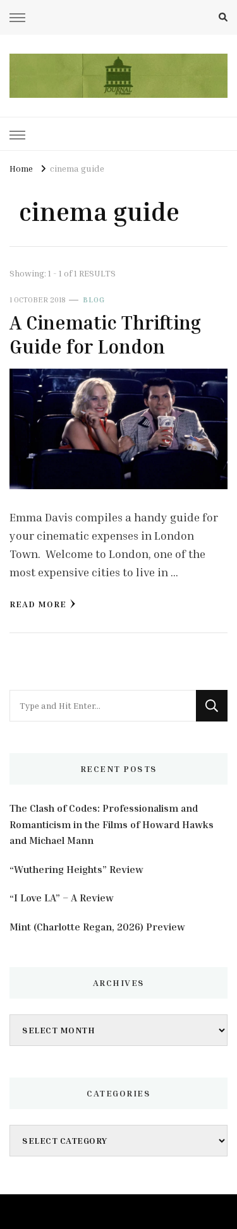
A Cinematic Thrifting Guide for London (105, 334)
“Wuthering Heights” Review (76, 869)
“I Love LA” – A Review (61, 897)
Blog (94, 299)
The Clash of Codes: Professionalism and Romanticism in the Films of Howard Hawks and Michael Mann (111, 824)
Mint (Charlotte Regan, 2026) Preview (97, 926)
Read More (37, 603)
